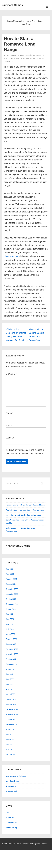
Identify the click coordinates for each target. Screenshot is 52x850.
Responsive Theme (39, 844)
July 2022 (9, 674)
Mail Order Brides (12, 781)
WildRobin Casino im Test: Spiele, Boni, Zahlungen (25, 510)
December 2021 (12, 709)
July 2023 (9, 614)
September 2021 (12, 724)
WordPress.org (11, 828)
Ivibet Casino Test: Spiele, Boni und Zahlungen (24, 515)
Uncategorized (29, 58)
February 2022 (11, 699)
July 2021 (9, 734)
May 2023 (9, 624)
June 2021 (10, 739)
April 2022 (9, 689)
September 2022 (12, 664)
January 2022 (11, 704)
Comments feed (12, 823)
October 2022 (11, 659)
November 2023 (12, 594)
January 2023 (11, 644)
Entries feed (10, 818)
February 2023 (11, 639)
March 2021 (10, 754)
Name (9, 413)
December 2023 (12, 589)
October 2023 (11, 599)
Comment (11, 374)
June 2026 (10, 574)
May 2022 (9, 684)
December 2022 (12, 649)
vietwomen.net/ (11, 256)
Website (10, 438)
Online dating (11, 786)
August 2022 (10, 669)
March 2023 (10, 634)
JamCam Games (12, 5)
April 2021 (9, 749)
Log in (8, 813)
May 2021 (9, 744)
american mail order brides (16, 776)
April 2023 (9, 629)
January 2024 (11, 584)
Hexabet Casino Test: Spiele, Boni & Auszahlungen (25, 505)
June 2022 (10, 679)
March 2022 (10, 694)
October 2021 (11, 719)
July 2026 (9, 569)
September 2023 (12, 604)
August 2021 (10, 729)
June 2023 (10, 619)
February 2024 (11, 579)
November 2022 (12, 654)
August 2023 (10, 609)
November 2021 (12, 714)
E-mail (9, 425)
